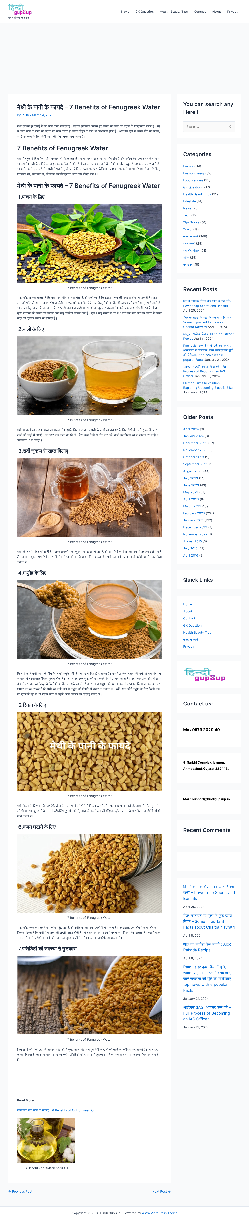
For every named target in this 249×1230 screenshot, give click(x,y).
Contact (200, 11)
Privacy (232, 11)
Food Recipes (193, 180)
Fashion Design (194, 173)
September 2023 (195, 464)
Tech (186, 215)
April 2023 (191, 499)
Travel (187, 229)
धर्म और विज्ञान (191, 250)
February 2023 (194, 513)
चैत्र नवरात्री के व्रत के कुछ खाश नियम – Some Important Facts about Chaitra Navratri (207, 322)
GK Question (144, 11)
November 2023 (195, 450)
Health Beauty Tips (174, 11)
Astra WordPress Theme (159, 1213)
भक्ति (186, 257)
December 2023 (195, 443)
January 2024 (193, 436)
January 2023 (193, 520)
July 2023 (190, 478)
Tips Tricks (191, 222)
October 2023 (193, 457)
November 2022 (195, 534)
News (125, 11)
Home (187, 604)
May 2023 (190, 492)
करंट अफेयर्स (190, 236)
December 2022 (195, 527)
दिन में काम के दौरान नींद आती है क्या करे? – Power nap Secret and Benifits (209, 892)
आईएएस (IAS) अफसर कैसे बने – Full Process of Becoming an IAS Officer (205, 371)
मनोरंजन (188, 264)
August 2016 (192, 541)
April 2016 (190, 555)
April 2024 (191, 429)
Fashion (189, 166)
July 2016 (190, 548)
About (216, 11)
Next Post (161, 1191)
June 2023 (191, 485)
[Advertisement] (124, 52)
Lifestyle (189, 201)
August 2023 (192, 471)
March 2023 (192, 506)
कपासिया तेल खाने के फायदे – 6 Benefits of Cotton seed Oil (56, 1110)
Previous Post (20, 1191)
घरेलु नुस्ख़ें (189, 243)
